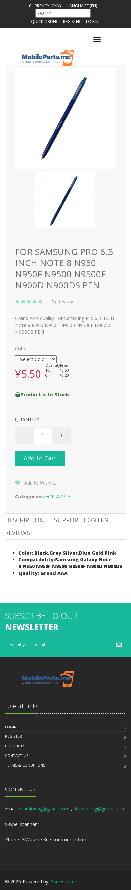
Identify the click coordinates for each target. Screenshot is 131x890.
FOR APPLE (58, 496)
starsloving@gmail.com (44, 808)
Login (92, 21)
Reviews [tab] (17, 533)
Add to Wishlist (40, 483)
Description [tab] (24, 520)
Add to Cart (40, 458)
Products (15, 745)
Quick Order (44, 21)
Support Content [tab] (83, 520)
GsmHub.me (63, 881)
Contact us (16, 755)
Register (71, 21)
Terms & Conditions (25, 765)
